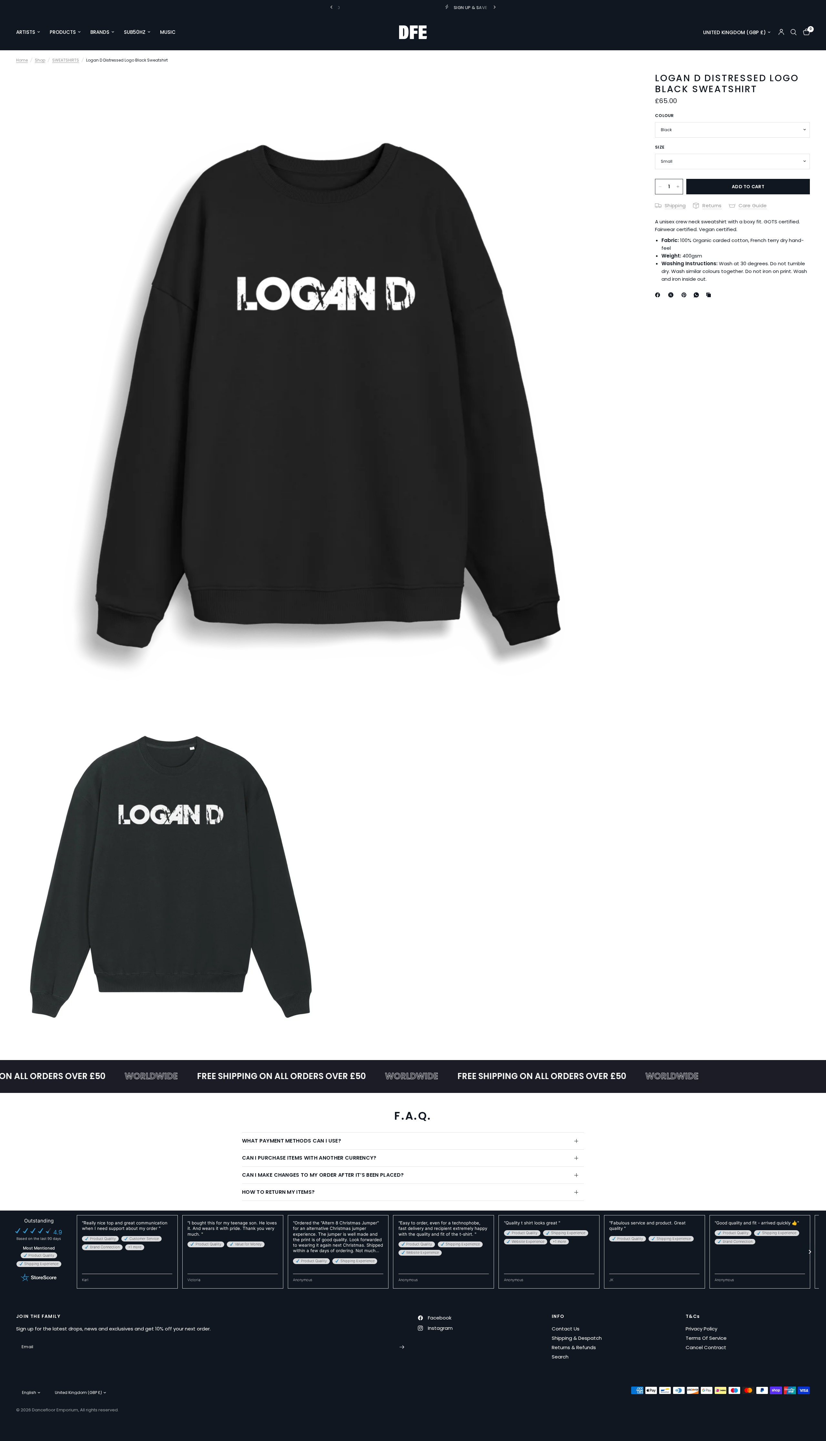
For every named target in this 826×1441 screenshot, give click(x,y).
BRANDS (99, 32)
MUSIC (168, 32)
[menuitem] (30, 32)
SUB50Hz (135, 32)
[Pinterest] (685, 295)
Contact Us (565, 1328)
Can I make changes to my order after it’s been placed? (323, 1175)
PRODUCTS (63, 32)
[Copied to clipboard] (710, 295)
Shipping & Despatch (577, 1338)
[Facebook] (659, 295)
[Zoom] (622, 83)
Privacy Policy (701, 1328)
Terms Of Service (706, 1338)
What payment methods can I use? (291, 1140)
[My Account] (781, 32)
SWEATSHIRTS (65, 60)
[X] (672, 295)
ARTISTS (25, 32)
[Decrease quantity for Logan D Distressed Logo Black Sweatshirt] (660, 186)
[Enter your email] (401, 1347)
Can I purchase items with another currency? (309, 1158)
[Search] (793, 32)
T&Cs (693, 1316)
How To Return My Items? (278, 1192)
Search (560, 1356)
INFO (558, 1316)
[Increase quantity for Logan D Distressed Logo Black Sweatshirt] (678, 186)
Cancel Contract (706, 1347)
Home (22, 60)
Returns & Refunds (574, 1347)
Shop (40, 60)
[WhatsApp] (697, 295)
